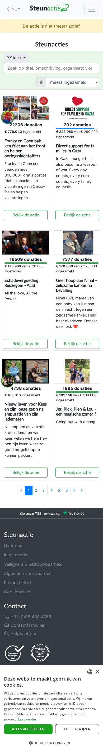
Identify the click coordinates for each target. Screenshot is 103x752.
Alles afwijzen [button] (77, 729)
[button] (51, 743)
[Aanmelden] (7, 9)
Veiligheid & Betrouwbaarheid (33, 564)
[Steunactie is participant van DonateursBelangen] (14, 653)
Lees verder (27, 719)
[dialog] (51, 708)
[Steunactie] (49, 8)
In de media (15, 554)
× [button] (97, 672)
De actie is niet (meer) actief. (52, 26)
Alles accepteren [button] (28, 729)
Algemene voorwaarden (28, 573)
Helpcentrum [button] (22, 633)
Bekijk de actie (25, 215)
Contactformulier (27, 625)
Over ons (13, 545)
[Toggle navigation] (91, 9)
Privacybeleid (17, 582)
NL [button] (14, 9)
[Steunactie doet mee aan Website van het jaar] (40, 653)
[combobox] (89, 672)
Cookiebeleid (17, 591)
